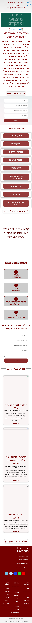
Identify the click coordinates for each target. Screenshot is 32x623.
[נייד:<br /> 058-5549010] (16, 285)
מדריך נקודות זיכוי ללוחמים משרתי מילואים (16, 460)
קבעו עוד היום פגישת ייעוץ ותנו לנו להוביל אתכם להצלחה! (16, 233)
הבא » (8, 534)
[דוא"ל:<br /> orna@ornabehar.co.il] (16, 312)
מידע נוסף (16, 423)
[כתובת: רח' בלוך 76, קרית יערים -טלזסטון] (16, 299)
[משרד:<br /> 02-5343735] (16, 272)
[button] (3, 2)
